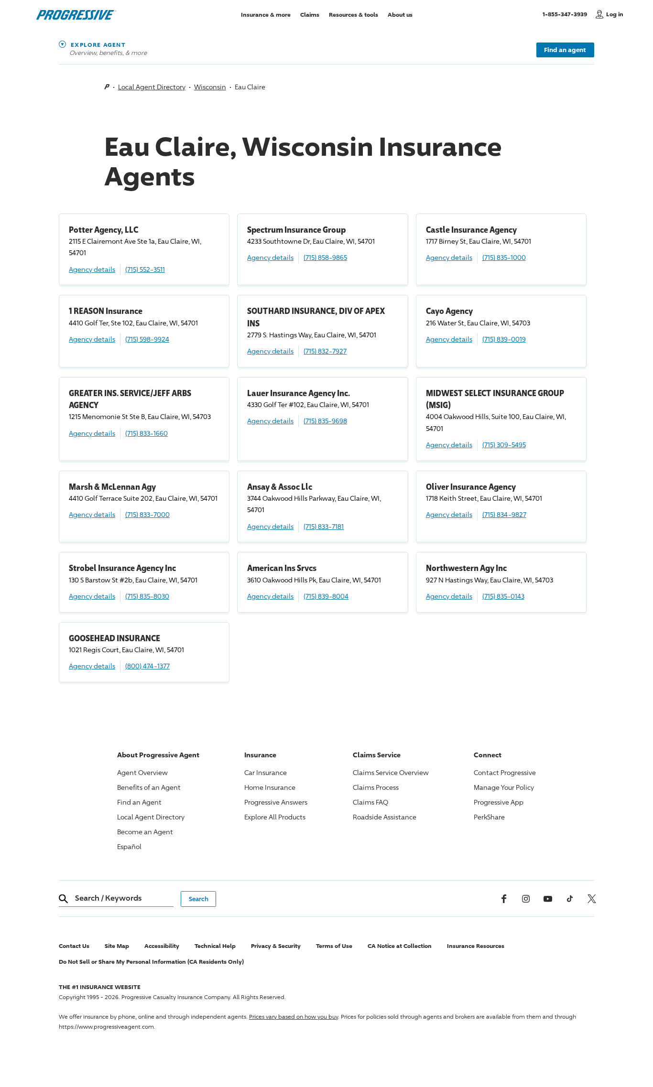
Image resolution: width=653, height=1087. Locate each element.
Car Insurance (265, 772)
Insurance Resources (475, 945)
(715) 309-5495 (504, 445)
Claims (309, 14)
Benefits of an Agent (149, 787)
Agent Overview (142, 772)
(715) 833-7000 (147, 514)
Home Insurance (269, 787)
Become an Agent (145, 832)
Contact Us (74, 945)
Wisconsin (210, 87)
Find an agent (565, 50)
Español (129, 846)
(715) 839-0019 (504, 339)
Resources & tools (353, 14)
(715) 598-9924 (147, 339)
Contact (505, 772)
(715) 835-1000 (504, 257)
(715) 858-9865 (325, 257)
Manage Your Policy (504, 787)
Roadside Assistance (384, 817)
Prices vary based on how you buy (293, 1016)
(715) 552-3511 (145, 269)
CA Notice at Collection (400, 945)
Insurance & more (266, 14)
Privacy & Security (276, 945)
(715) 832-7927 (325, 351)
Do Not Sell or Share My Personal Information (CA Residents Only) (151, 961)
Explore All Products (274, 817)
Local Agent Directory (151, 87)
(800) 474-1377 (147, 666)
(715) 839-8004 (326, 596)
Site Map (117, 945)
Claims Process (376, 787)
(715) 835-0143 (503, 596)
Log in (614, 14)
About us (400, 14)
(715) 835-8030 (147, 596)
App (498, 802)
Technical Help (215, 945)
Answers (275, 802)
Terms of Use (334, 945)
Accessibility (161, 945)
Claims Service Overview (391, 772)
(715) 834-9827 (504, 514)
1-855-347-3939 (567, 14)
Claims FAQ (370, 802)
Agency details (92, 269)
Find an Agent (139, 802)
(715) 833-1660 (146, 433)
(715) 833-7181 (324, 526)
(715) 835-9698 (325, 421)
